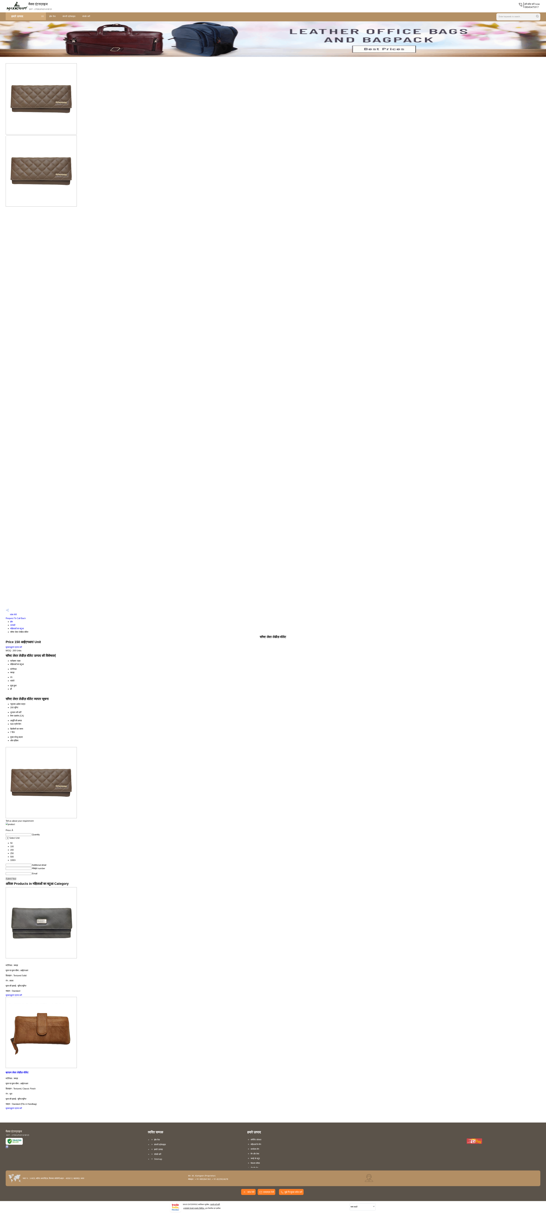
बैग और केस (255, 1153)
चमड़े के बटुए (255, 1158)
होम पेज (52, 16)
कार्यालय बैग (255, 1149)
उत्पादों (12, 625)
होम (11, 621)
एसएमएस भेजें (268, 1192)
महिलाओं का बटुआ (17, 628)
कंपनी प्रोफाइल (69, 16)
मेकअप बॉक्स (255, 1163)
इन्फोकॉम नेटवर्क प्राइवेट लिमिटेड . (194, 1208)
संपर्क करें (86, 16)
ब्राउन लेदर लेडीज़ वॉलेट (17, 1072)
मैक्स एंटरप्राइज (40, 6)
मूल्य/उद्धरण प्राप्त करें (14, 647)
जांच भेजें (13, 614)
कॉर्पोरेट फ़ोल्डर (256, 1139)
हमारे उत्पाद (17, 16)
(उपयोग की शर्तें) (215, 1204)
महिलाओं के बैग (256, 1144)
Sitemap (158, 1159)
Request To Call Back (16, 618)
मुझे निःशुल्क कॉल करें (293, 1192)
